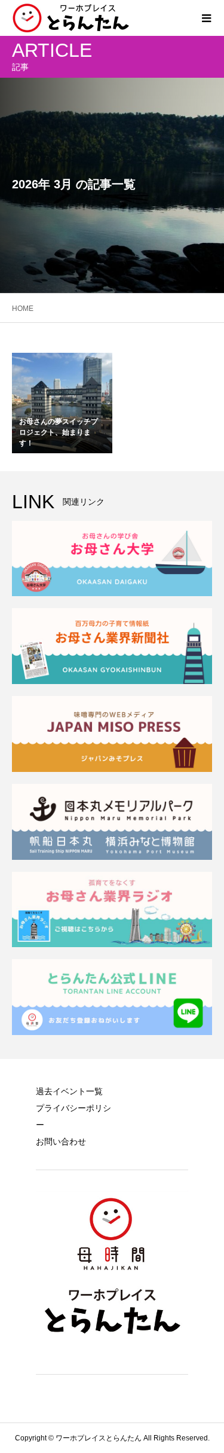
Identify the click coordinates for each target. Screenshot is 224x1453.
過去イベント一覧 (69, 1091)
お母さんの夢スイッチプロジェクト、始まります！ (58, 432)
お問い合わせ (61, 1141)
